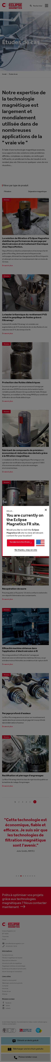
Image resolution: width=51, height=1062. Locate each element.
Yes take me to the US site (20, 542)
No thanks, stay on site (26, 550)
